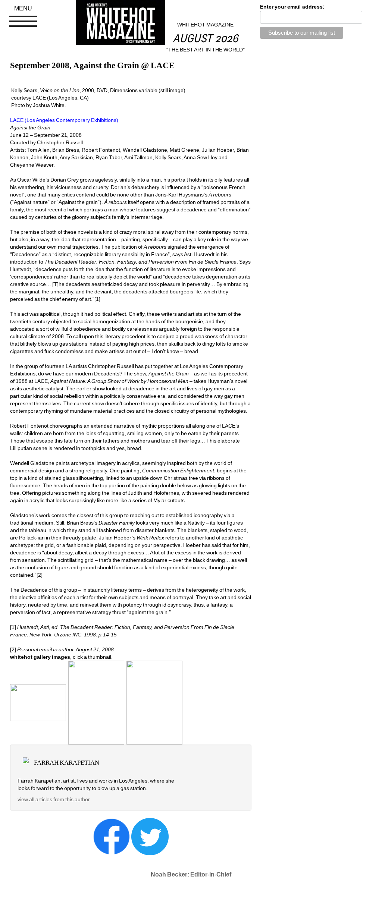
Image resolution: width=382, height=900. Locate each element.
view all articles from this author (54, 799)
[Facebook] (111, 836)
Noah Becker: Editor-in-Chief (191, 874)
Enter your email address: (292, 7)
